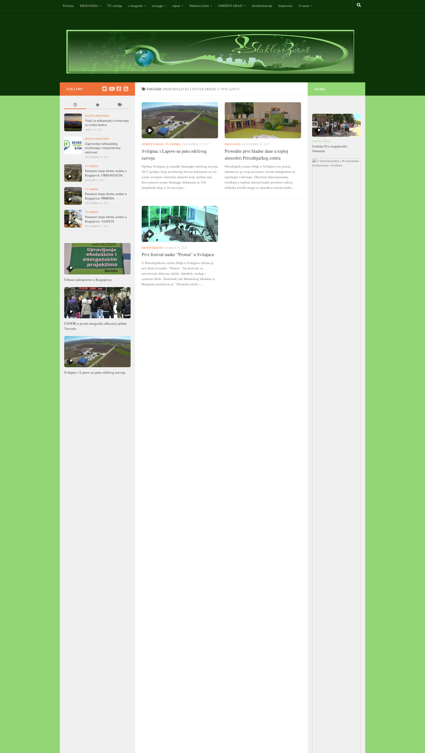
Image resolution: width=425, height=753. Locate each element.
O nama (304, 5)
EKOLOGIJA (89, 5)
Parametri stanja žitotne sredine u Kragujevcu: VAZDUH (106, 219)
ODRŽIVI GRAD (230, 5)
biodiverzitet (153, 248)
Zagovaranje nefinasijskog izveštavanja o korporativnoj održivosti (102, 147)
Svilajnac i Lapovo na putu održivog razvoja (94, 372)
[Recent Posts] (75, 105)
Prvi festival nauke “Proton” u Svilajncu (178, 254)
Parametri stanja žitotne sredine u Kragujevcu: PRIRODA (106, 196)
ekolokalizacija (262, 5)
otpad (176, 5)
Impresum (285, 5)
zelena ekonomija (97, 115)
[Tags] (119, 105)
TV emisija (114, 5)
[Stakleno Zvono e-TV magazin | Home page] (210, 51)
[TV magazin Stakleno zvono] (111, 88)
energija (157, 5)
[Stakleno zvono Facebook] (118, 88)
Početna (68, 5)
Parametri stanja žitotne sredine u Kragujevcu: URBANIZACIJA (106, 173)
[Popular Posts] (97, 105)
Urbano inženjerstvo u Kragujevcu (88, 279)
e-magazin (135, 5)
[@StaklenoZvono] (104, 88)
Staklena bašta (199, 5)
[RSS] (125, 88)
